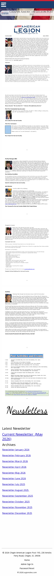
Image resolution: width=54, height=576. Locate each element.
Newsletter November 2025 (17, 507)
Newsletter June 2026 (14, 478)
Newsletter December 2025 (17, 513)
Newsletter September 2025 (17, 495)
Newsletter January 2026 (15, 449)
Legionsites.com (30, 572)
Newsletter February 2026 (16, 455)
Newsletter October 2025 (16, 501)
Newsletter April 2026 (14, 467)
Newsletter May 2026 (14, 472)
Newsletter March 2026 (15, 461)
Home (27, 560)
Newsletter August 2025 (15, 490)
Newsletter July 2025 (13, 484)
